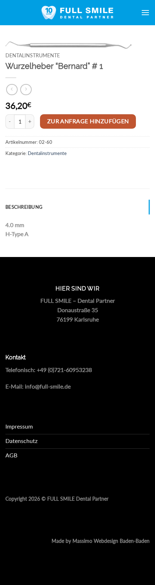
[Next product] (11, 89)
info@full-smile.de (48, 386)
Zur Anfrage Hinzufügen (88, 121)
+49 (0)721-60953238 (64, 369)
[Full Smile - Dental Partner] (77, 12)
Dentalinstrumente (32, 55)
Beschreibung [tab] (24, 207)
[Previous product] (25, 89)
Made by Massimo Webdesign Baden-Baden (101, 541)
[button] (145, 12)
